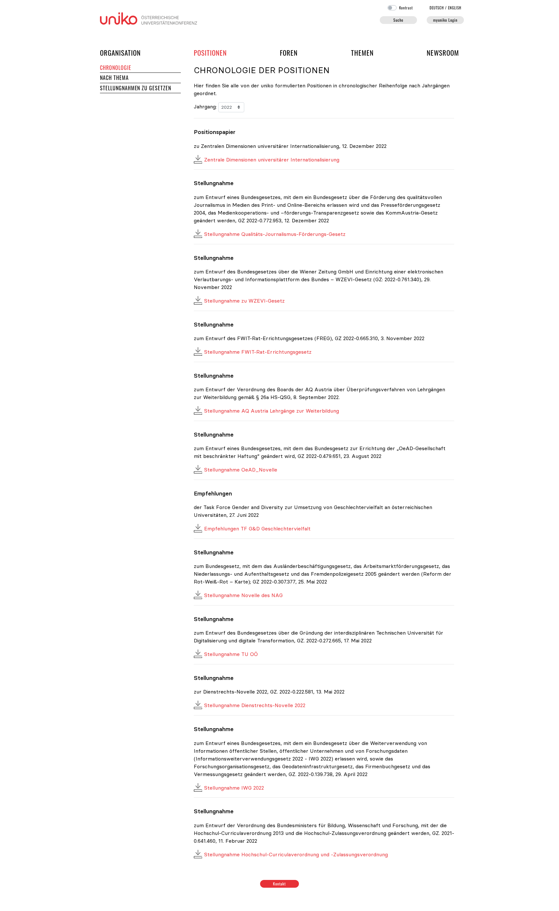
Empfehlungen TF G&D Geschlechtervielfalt (257, 528)
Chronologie (115, 68)
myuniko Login (445, 20)
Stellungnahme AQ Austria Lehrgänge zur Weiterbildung (271, 410)
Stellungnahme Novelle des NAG (243, 595)
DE (437, 7)
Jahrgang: (205, 106)
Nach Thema (114, 78)
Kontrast (406, 7)
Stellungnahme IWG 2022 (234, 787)
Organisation (120, 52)
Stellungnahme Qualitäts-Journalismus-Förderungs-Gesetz (274, 234)
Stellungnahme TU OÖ (231, 654)
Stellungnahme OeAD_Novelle (240, 469)
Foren (289, 52)
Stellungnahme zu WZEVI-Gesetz (244, 300)
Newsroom (443, 53)
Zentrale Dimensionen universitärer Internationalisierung (271, 159)
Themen (362, 53)
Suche (398, 20)
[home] (148, 18)
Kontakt (279, 883)
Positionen (210, 53)
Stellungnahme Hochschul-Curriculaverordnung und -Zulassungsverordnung (296, 854)
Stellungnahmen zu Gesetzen (135, 88)
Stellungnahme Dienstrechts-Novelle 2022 (254, 705)
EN (454, 7)
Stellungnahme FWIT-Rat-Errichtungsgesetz (258, 352)
